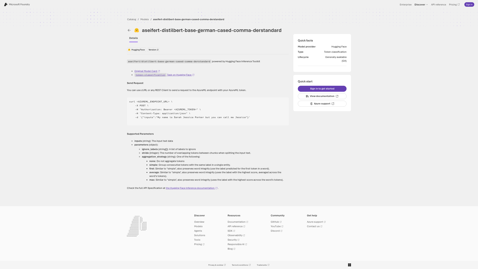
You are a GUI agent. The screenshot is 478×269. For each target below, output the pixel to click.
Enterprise (406, 4)
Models (144, 19)
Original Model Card (145, 71)
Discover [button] (420, 4)
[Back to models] (129, 30)
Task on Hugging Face (163, 74)
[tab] (133, 38)
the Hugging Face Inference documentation (190, 188)
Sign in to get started (322, 88)
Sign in (469, 4)
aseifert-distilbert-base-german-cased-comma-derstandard (188, 19)
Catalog (131, 19)
